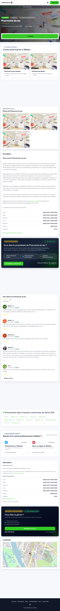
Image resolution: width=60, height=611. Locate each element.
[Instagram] (30, 605)
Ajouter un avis (8, 378)
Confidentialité (33, 601)
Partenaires (21, 601)
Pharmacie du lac (10, 498)
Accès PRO (46, 601)
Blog (26, 601)
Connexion (54, 2)
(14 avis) (12, 23)
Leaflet (42, 566)
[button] (30, 553)
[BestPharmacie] (15, 2)
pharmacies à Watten (34, 201)
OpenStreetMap (49, 566)
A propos (14, 601)
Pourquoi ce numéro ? (18, 473)
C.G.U (39, 601)
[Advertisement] (30, 93)
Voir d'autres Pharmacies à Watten (12, 233)
